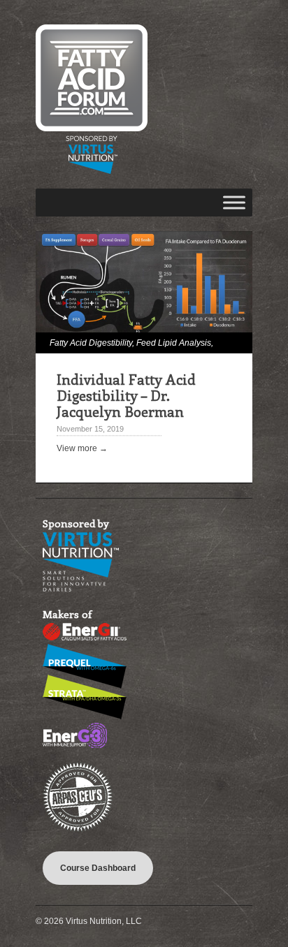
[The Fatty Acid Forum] (91, 171)
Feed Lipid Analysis (173, 343)
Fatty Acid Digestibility (91, 343)
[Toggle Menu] (234, 202)
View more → (82, 448)
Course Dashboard (98, 868)
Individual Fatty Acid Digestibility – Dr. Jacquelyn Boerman (126, 394)
